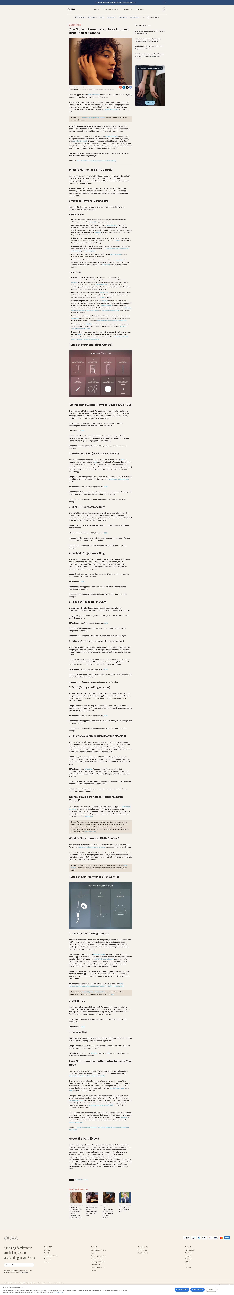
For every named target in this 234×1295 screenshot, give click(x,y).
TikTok (187, 1262)
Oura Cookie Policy (59, 1292)
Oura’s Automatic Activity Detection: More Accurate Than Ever (91, 1211)
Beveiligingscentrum (58, 1283)
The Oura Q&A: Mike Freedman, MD (124, 1209)
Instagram (188, 1256)
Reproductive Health (81, 1179)
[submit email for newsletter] (31, 1265)
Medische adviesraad (51, 1256)
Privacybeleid (24, 1272)
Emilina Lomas (78, 87)
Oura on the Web (96, 1267)
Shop (95, 9)
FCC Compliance (41, 1283)
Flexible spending (97, 1259)
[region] (117, 1290)
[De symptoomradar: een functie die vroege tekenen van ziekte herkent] (109, 1197)
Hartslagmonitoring (97, 1262)
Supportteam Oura (97, 1250)
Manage (211, 1289)
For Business (140, 9)
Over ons (47, 1250)
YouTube (188, 1267)
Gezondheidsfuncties (110, 9)
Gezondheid (111, 17)
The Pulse (189, 1250)
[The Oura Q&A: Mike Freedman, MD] (125, 1197)
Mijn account (95, 1265)
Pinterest (188, 1259)
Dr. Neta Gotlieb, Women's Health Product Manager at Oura (96, 89)
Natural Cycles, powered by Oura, (93, 117)
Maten (93, 1253)
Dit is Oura (91, 17)
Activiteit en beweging (94, 1205)
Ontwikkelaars (143, 1253)
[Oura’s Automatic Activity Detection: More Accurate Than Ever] (92, 1197)
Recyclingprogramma (98, 1256)
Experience (126, 9)
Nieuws (46, 1262)
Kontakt (93, 1270)
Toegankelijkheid (31, 1283)
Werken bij (47, 1259)
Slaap (101, 17)
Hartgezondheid (125, 1205)
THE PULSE (80, 17)
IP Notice (49, 1283)
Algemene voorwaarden (10, 1283)
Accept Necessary (197, 1289)
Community (122, 17)
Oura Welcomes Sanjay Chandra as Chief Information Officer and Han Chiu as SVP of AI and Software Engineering (149, 56)
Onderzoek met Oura (77, 1205)
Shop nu (150, 102)
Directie (47, 1253)
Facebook (188, 1253)
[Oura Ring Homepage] (72, 9)
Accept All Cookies (182, 1289)
